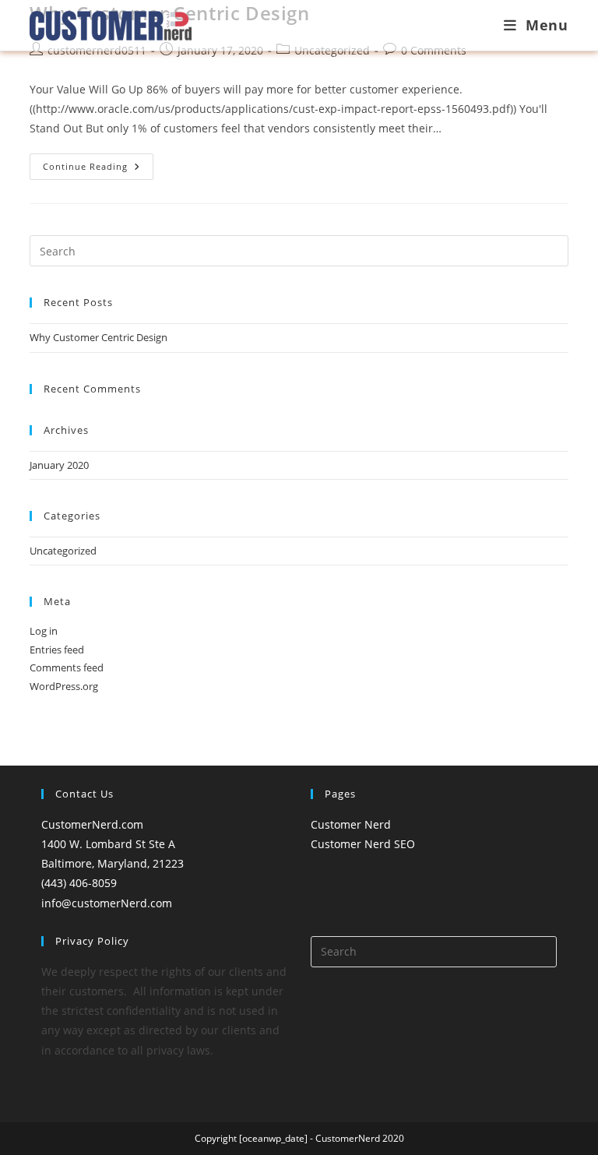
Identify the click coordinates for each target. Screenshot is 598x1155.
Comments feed (67, 667)
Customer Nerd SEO (363, 843)
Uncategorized (63, 551)
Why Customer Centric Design (98, 337)
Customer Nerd (351, 824)
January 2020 (59, 465)
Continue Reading (98, 169)
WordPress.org (64, 686)
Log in (44, 631)
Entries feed (57, 650)
